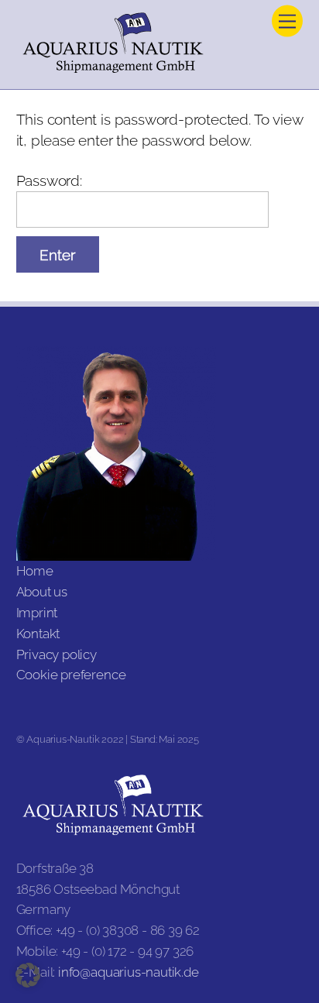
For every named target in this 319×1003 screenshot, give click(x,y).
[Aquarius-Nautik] (113, 69)
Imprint (37, 612)
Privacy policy (56, 654)
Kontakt (38, 633)
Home (34, 571)
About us (41, 591)
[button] (28, 975)
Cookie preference (71, 674)
